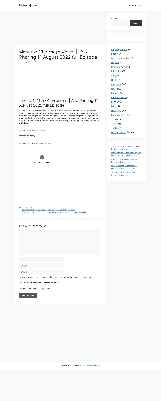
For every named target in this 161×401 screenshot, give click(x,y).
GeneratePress (94, 365)
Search (114, 19)
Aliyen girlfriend (119, 49)
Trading (115, 128)
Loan (113, 106)
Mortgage (116, 110)
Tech (113, 123)
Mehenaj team (28, 5)
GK (112, 75)
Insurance (116, 84)
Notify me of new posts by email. (35, 288)
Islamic (114, 93)
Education (116, 71)
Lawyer (115, 102)
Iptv (113, 88)
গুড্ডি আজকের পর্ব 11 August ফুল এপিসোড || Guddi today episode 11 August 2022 (48, 210)
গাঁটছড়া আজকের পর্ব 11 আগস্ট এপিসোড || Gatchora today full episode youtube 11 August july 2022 (54, 212)
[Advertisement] (60, 28)
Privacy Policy (134, 5)
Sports (114, 119)
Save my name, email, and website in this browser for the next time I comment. (56, 277)
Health (114, 80)
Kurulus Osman (119, 97)
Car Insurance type (121, 58)
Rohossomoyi (118, 115)
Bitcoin (114, 54)
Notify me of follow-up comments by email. (40, 283)
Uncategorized (27, 207)
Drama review (118, 67)
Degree (115, 62)
